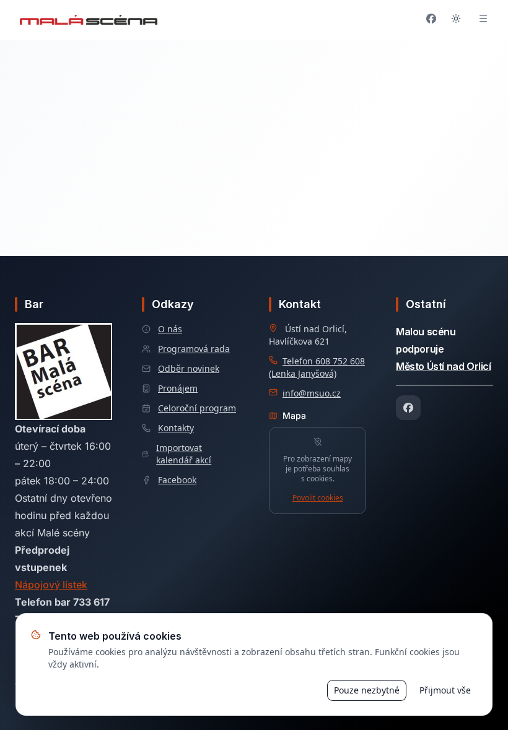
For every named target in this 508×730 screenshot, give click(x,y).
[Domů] (88, 19)
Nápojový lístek (51, 584)
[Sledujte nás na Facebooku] (431, 19)
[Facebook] (408, 407)
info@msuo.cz (311, 393)
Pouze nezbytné (367, 690)
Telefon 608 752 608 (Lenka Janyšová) (317, 367)
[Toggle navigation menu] (483, 19)
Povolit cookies (317, 498)
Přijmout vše (445, 690)
